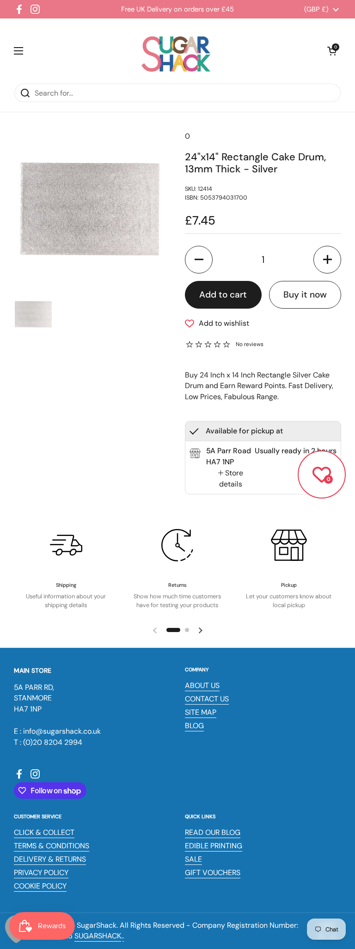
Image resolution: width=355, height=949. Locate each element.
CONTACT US (207, 699)
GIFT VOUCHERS (212, 872)
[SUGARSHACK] (175, 51)
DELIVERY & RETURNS (50, 859)
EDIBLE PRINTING (213, 846)
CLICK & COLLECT (44, 832)
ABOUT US (202, 685)
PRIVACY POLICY (41, 872)
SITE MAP (200, 712)
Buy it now (305, 294)
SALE (193, 859)
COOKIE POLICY (40, 886)
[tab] (230, 479)
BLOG (194, 725)
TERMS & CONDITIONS (51, 846)
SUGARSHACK (97, 936)
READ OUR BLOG (212, 832)
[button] (332, 51)
